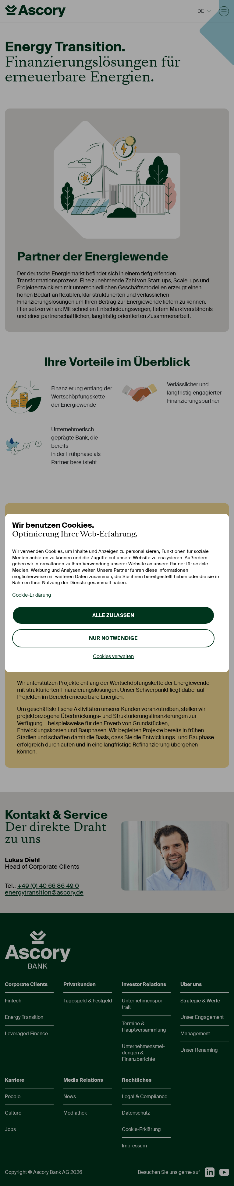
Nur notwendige (113, 638)
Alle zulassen (113, 615)
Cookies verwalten (113, 656)
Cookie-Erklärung (31, 595)
